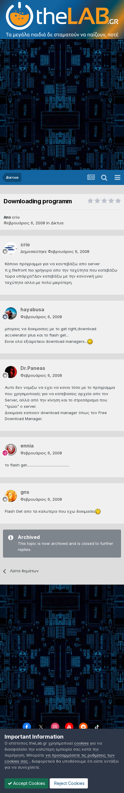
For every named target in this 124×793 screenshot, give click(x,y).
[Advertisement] (62, 105)
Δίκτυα (57, 222)
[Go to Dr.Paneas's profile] (11, 372)
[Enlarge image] (90, 341)
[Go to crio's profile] (11, 248)
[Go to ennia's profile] (11, 450)
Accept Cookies (28, 783)
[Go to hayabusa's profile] (11, 313)
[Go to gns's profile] (11, 496)
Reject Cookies (69, 783)
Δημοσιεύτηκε (54, 251)
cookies (81, 743)
